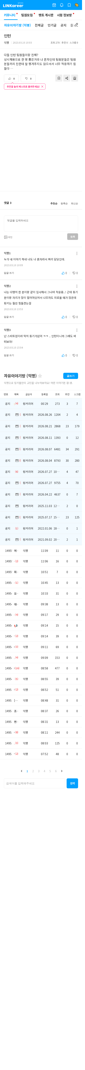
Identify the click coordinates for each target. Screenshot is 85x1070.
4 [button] (44, 771)
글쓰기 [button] (71, 375)
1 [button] (27, 771)
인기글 (52, 25)
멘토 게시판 (46, 15)
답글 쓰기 (9, 273)
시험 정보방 (64, 15)
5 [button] (50, 771)
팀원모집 (26, 15)
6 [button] (56, 771)
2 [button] (33, 771)
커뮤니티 (9, 15)
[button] (21, 771)
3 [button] (39, 771)
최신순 (74, 203)
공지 (63, 25)
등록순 (64, 203)
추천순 (54, 203)
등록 (72, 236)
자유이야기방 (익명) (17, 25)
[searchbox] (34, 783)
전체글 (39, 25)
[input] (41, 224)
